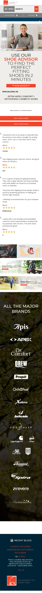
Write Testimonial (21, 124)
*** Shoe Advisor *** (21, 86)
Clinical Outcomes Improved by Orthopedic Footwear (20, 549)
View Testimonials (21, 118)
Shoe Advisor (21, 59)
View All (21, 570)
